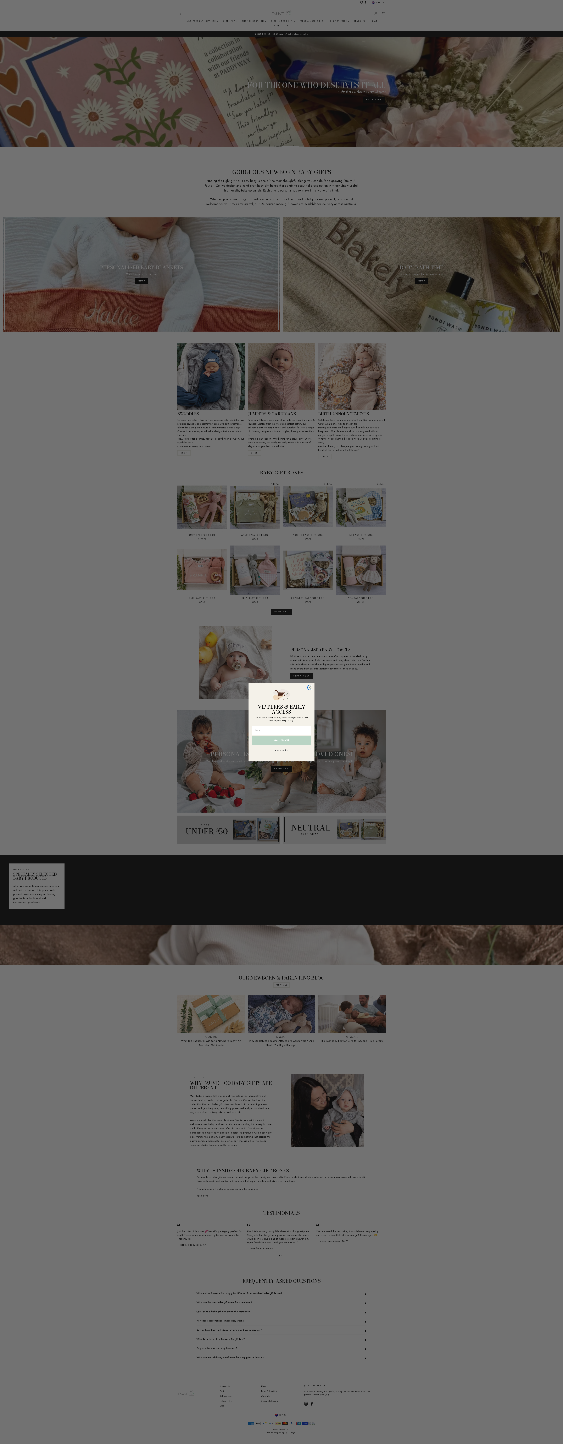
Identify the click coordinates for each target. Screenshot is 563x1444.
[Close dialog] (309, 687)
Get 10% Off (281, 740)
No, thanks (281, 750)
